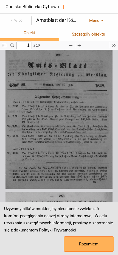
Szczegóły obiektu (88, 34)
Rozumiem (89, 244)
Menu (94, 20)
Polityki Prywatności (57, 230)
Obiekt (29, 32)
